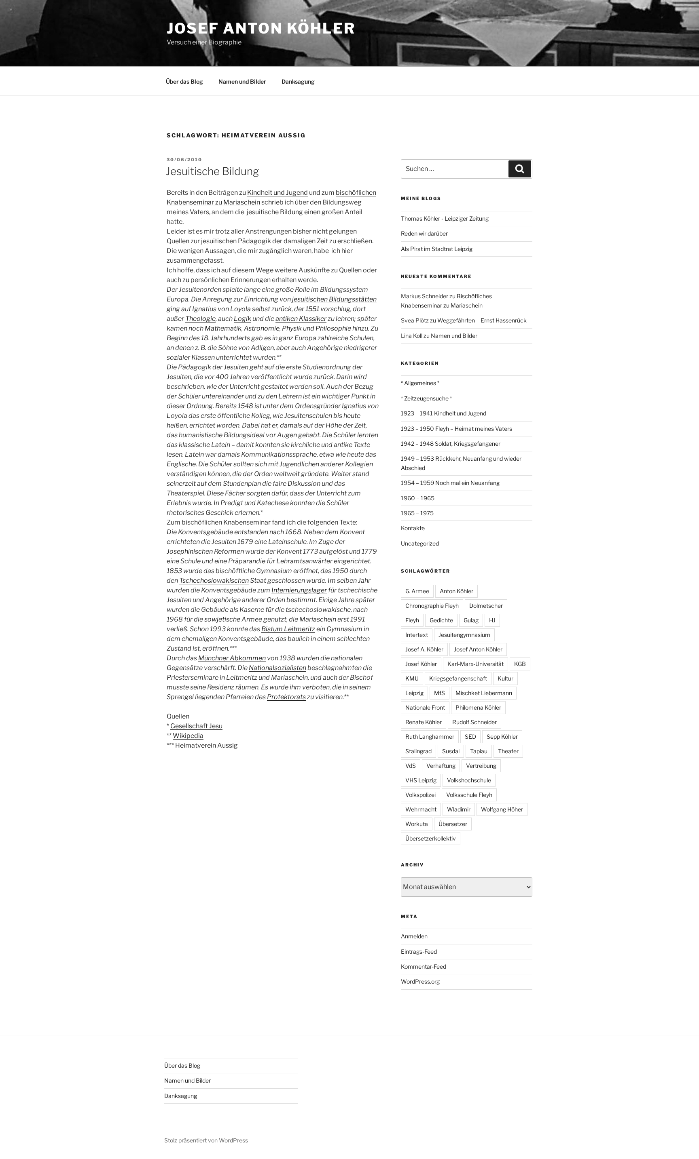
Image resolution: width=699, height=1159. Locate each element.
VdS (410, 765)
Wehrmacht (420, 809)
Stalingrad (418, 751)
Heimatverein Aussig (206, 745)
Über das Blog (184, 81)
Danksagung (298, 81)
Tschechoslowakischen (214, 580)
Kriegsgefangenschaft (458, 678)
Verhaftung (440, 765)
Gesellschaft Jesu (196, 726)
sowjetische (222, 619)
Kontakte (413, 528)
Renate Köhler (423, 722)
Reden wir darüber (424, 233)
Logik (242, 318)
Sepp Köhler (502, 736)
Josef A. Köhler (424, 649)
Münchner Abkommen (232, 658)
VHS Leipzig (420, 780)
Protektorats (286, 697)
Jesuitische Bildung (212, 171)
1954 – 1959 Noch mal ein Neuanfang (450, 482)
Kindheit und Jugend (277, 192)
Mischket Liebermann (483, 692)
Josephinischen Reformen (205, 551)
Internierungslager (299, 590)
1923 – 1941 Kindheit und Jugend (443, 413)
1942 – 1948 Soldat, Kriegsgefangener (450, 443)
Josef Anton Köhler (261, 28)
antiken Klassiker (300, 318)
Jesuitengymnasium (464, 634)
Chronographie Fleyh (432, 605)
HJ (492, 620)
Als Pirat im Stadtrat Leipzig (436, 248)
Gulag (471, 620)
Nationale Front (425, 707)
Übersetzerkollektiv (430, 838)
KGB (520, 663)
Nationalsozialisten (277, 668)
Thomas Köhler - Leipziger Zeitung (445, 218)
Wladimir (458, 809)
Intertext (416, 634)
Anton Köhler (456, 591)
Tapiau (478, 751)
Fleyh (412, 620)
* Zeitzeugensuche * (426, 398)
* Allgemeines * (420, 382)
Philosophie (333, 328)
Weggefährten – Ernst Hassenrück (482, 320)
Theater (508, 751)
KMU (412, 678)
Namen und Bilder (242, 81)
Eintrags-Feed (419, 951)
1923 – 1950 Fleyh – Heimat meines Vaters (456, 428)
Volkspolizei (420, 794)
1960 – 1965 (417, 498)
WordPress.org (420, 981)
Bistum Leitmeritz (288, 629)
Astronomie (262, 328)
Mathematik (223, 328)
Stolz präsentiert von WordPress (206, 1140)
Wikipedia (188, 736)
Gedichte (441, 620)
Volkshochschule (469, 780)
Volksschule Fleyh (469, 794)
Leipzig (414, 692)
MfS (439, 692)
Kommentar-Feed (423, 966)
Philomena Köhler (478, 707)
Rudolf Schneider (474, 722)
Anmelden (414, 936)
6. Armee (417, 591)
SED (470, 736)
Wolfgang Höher (502, 809)
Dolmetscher (486, 605)
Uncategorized (420, 543)
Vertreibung (481, 765)
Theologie (200, 318)
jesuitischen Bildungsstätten (334, 299)
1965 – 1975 (417, 513)
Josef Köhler (421, 663)
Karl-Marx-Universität (475, 663)
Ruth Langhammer (429, 736)
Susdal (451, 751)
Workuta (416, 823)
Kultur (505, 678)
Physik (292, 328)
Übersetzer (452, 823)
